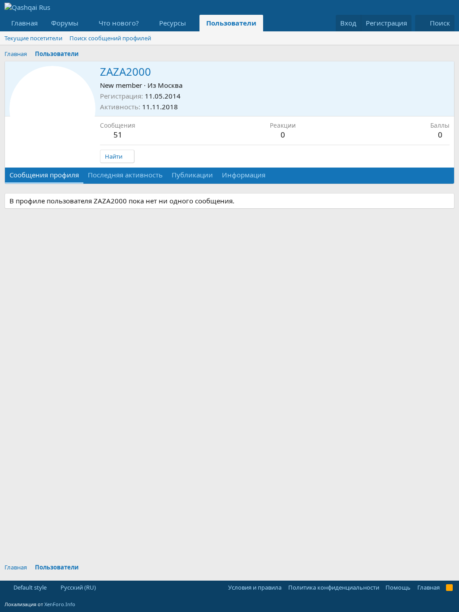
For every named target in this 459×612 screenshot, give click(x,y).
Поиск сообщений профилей (110, 38)
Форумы (64, 22)
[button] (85, 23)
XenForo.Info (59, 604)
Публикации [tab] (192, 174)
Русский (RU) (77, 587)
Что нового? (119, 22)
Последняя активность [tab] (125, 174)
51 (117, 134)
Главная (24, 22)
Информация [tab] (243, 174)
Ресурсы (172, 22)
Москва (170, 85)
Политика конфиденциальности (333, 587)
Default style (29, 587)
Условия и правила (254, 587)
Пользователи (231, 22)
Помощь (398, 587)
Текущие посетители (33, 38)
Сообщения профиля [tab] (44, 174)
